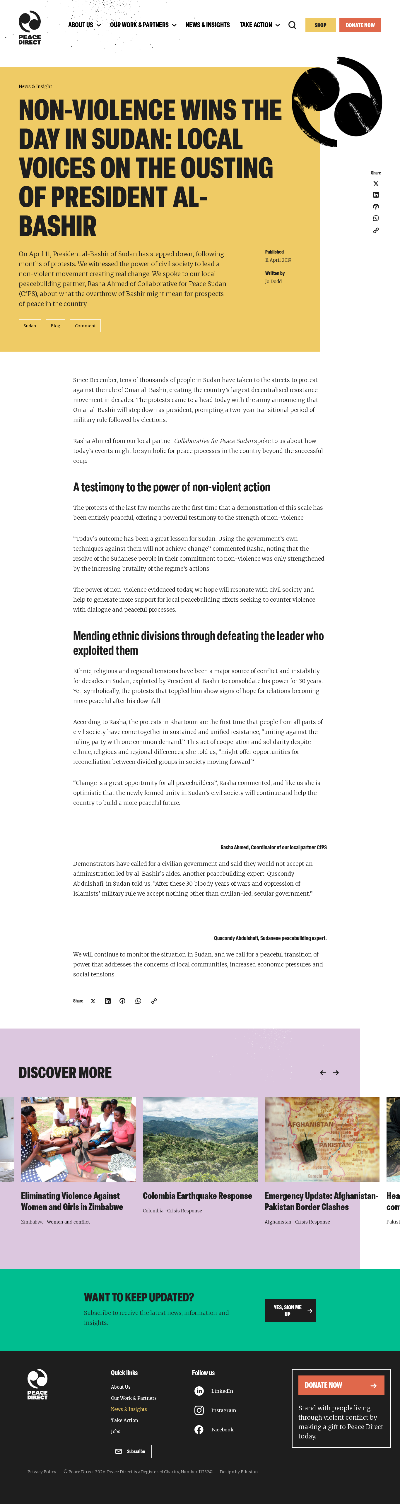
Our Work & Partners (134, 1398)
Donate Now (360, 26)
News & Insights (129, 1409)
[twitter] (376, 183)
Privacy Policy (42, 1471)
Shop (321, 26)
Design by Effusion (239, 1471)
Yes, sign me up (288, 1311)
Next (335, 1072)
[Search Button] (292, 25)
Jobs (115, 1431)
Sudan (30, 325)
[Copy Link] (376, 230)
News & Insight (35, 86)
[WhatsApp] (376, 218)
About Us (121, 1387)
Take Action (124, 1420)
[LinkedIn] (376, 195)
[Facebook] (376, 209)
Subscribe (136, 1451)
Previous (323, 1072)
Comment (85, 325)
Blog (55, 325)
